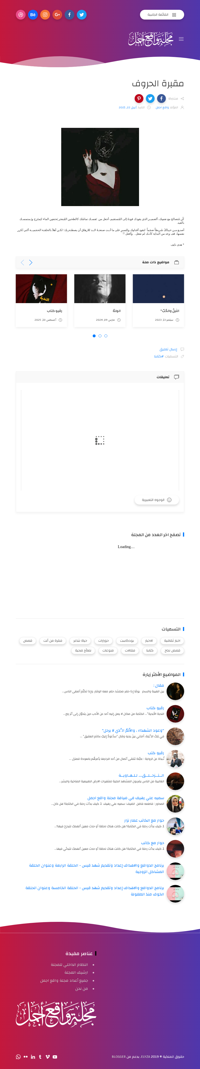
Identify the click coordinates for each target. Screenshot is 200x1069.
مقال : (158, 685)
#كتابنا (159, 356)
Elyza (145, 1057)
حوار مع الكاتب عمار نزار (144, 820)
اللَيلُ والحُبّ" (169, 310)
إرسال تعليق (169, 349)
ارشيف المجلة (76, 972)
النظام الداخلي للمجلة (69, 964)
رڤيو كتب (156, 753)
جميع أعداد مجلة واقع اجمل (64, 980)
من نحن (81, 988)
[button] (161, 98)
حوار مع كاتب (152, 843)
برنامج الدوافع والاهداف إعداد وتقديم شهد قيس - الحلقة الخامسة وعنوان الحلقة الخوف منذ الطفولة (94, 891)
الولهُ (117, 310)
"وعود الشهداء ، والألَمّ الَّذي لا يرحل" (133, 730)
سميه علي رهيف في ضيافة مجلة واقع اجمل (126, 798)
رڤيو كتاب (54, 310)
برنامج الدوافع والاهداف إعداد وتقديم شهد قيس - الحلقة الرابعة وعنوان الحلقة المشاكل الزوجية (96, 868)
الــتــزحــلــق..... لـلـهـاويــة (141, 775)
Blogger (119, 1057)
